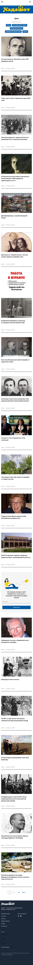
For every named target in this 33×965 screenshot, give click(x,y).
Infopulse (10, 954)
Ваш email (5, 601)
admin (2, 68)
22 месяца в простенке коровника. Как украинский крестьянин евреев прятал (15, 400)
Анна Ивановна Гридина (19, 25)
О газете (3, 916)
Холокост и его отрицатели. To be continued (13, 439)
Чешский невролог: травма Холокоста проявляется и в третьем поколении (15, 138)
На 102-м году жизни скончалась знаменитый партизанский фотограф (14, 719)
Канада (25, 31)
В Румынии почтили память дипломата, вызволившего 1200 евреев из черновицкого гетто (15, 178)
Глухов (8, 25)
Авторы (3, 918)
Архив (3, 923)
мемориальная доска (16, 28)
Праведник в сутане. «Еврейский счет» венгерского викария (15, 641)
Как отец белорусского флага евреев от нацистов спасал (15, 361)
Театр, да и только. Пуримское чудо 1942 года (15, 99)
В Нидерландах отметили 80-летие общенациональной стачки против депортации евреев (13, 799)
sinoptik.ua (11, 947)
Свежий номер (5, 913)
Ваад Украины (5, 921)
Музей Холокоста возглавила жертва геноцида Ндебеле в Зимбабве (14, 837)
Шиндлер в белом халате (10, 679)
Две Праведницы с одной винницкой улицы (14, 217)
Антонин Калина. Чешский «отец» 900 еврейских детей (15, 60)
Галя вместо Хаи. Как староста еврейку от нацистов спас (15, 478)
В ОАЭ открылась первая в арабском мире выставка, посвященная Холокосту (15, 556)
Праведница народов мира (13, 31)
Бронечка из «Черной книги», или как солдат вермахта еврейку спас (14, 256)
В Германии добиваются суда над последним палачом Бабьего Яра (13, 322)
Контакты (4, 926)
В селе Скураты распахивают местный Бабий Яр (15, 759)
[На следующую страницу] (18, 892)
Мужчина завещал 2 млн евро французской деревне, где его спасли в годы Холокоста (15, 877)
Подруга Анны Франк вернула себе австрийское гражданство (13, 517)
